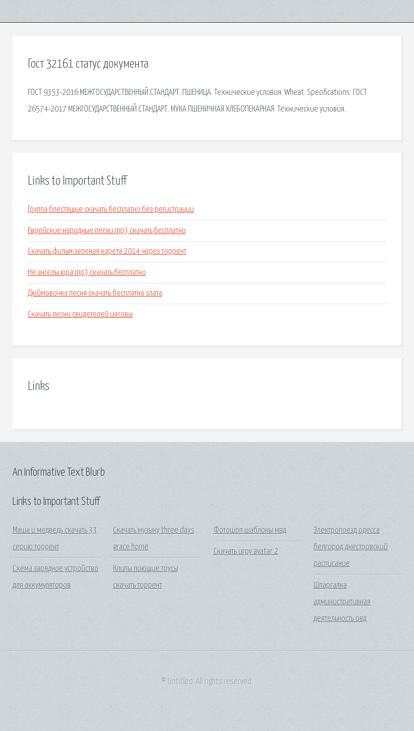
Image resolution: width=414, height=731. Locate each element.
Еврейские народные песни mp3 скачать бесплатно (107, 231)
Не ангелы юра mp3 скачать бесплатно (87, 272)
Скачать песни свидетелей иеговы (80, 314)
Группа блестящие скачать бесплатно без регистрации (111, 209)
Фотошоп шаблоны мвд (250, 530)
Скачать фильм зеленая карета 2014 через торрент (107, 251)
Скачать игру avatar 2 (246, 551)
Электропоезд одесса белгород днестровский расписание (351, 547)
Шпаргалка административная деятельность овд (342, 602)
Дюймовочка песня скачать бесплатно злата (95, 293)
